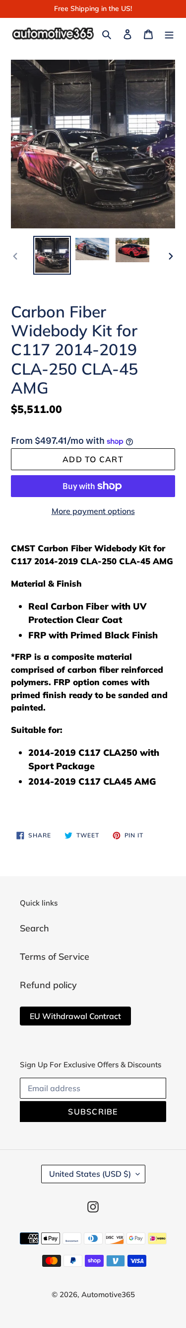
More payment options (93, 511)
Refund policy (48, 985)
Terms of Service (54, 956)
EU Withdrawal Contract (75, 1016)
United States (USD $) (90, 1174)
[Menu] (169, 33)
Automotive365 (108, 1294)
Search (34, 928)
